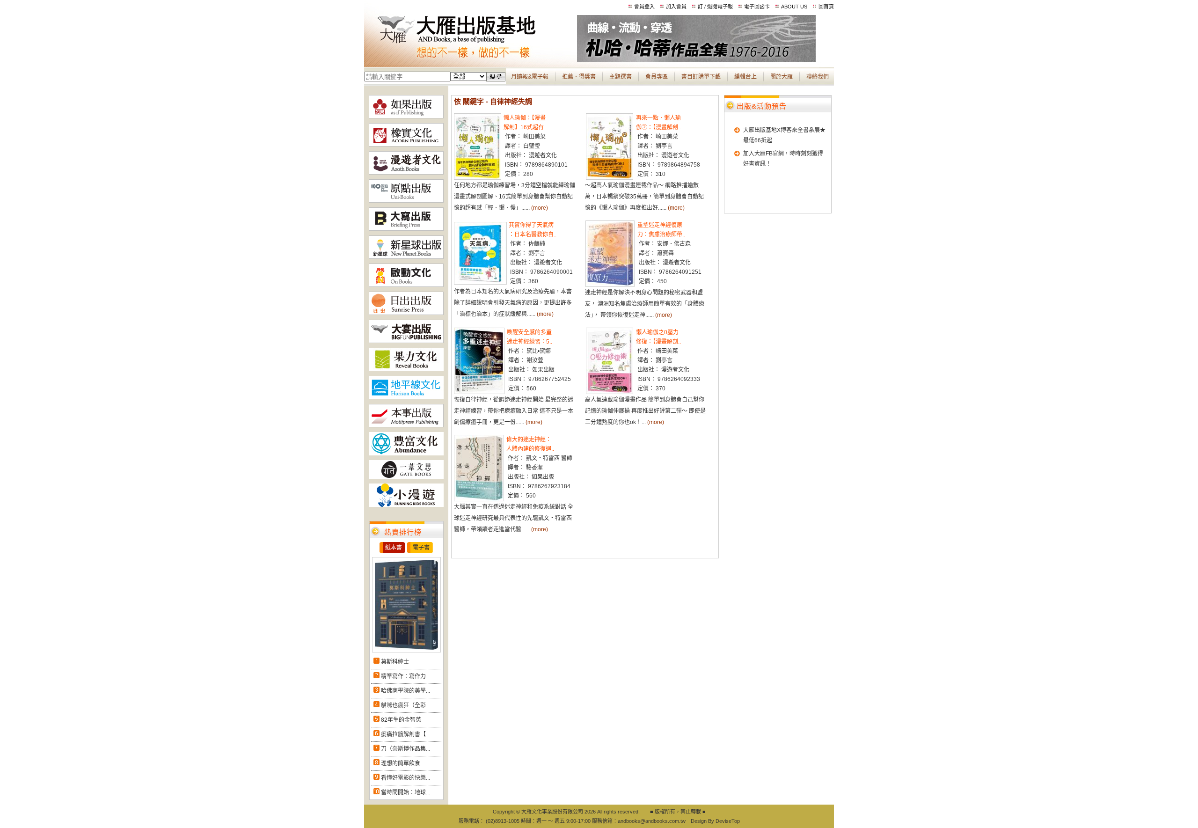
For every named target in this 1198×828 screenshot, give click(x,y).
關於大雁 (781, 76)
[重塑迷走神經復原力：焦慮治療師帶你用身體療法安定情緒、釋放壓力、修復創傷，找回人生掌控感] (610, 285)
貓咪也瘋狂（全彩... (405, 705)
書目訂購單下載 (701, 76)
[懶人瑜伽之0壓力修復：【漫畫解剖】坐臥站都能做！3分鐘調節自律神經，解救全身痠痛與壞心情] (609, 392)
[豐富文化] (406, 453)
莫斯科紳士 (395, 662)
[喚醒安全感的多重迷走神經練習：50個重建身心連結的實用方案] (479, 392)
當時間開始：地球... (405, 792)
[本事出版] (406, 425)
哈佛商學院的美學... (405, 691)
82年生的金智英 (401, 720)
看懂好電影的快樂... (405, 778)
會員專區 (656, 76)
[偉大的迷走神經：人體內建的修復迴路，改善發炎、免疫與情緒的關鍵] (479, 499)
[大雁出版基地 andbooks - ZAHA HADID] (696, 60)
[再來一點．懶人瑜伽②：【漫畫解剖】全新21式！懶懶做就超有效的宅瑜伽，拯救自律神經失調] (609, 178)
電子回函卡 (757, 6)
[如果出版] (406, 116)
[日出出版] (406, 313)
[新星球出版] (406, 257)
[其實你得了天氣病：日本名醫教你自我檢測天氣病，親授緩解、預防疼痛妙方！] (480, 282)
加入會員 (676, 6)
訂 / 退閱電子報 (715, 6)
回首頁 (826, 6)
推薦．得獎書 (579, 76)
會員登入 (644, 6)
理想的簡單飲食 (400, 763)
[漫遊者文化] (406, 172)
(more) (539, 208)
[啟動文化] (406, 285)
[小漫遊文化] (406, 505)
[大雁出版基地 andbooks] (470, 60)
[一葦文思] (406, 477)
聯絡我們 (817, 76)
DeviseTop (728, 821)
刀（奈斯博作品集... (405, 749)
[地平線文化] (406, 397)
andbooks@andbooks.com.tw (652, 821)
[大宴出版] (406, 341)
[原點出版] (406, 201)
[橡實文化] (406, 144)
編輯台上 (745, 76)
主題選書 (620, 76)
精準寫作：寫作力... (405, 676)
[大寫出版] (406, 229)
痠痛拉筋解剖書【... (405, 734)
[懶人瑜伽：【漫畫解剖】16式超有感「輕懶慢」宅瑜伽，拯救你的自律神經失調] (477, 178)
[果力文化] (406, 369)
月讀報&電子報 (529, 76)
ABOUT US (794, 6)
